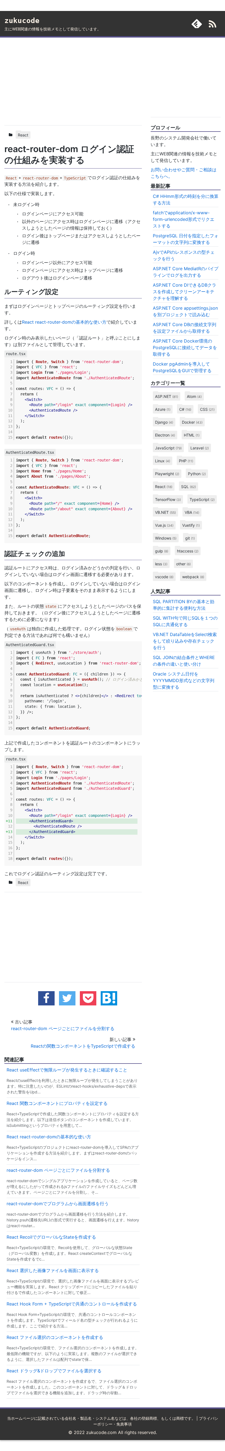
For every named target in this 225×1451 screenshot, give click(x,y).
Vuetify (191, 525)
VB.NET (165, 512)
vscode (164, 576)
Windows (165, 538)
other (183, 563)
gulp (161, 551)
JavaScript (168, 448)
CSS (207, 409)
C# (185, 409)
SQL (188, 486)
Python (197, 473)
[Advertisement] (73, 80)
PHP (186, 460)
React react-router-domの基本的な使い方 (64, 322)
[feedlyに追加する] (196, 23)
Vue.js (164, 525)
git (190, 538)
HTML (191, 435)
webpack (193, 576)
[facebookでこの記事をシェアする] (46, 998)
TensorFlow (168, 499)
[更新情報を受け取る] (212, 25)
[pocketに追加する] (88, 998)
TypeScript (202, 499)
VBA (192, 512)
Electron (165, 435)
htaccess (187, 551)
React (23, 135)
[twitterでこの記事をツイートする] (67, 998)
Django (164, 422)
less (161, 563)
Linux (162, 460)
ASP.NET (166, 396)
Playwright (167, 473)
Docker (192, 422)
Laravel (199, 448)
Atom (194, 396)
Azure (162, 409)
